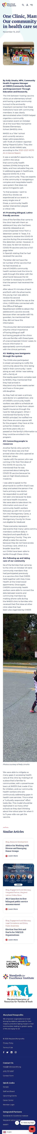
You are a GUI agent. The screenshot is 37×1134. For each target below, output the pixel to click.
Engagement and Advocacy (20, 890)
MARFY (5, 1125)
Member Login (8, 1105)
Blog (7, 842)
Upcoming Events (10, 1096)
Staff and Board (8, 1091)
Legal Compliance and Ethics (16, 923)
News (19, 895)
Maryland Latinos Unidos (12, 1120)
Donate (6, 1087)
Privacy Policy (8, 1043)
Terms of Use (8, 1047)
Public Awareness (12, 926)
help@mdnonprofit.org (12, 1067)
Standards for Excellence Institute (15, 1116)
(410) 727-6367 (8, 1071)
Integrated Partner (13, 892)
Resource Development (19, 842)
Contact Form (8, 1076)
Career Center (8, 1100)
